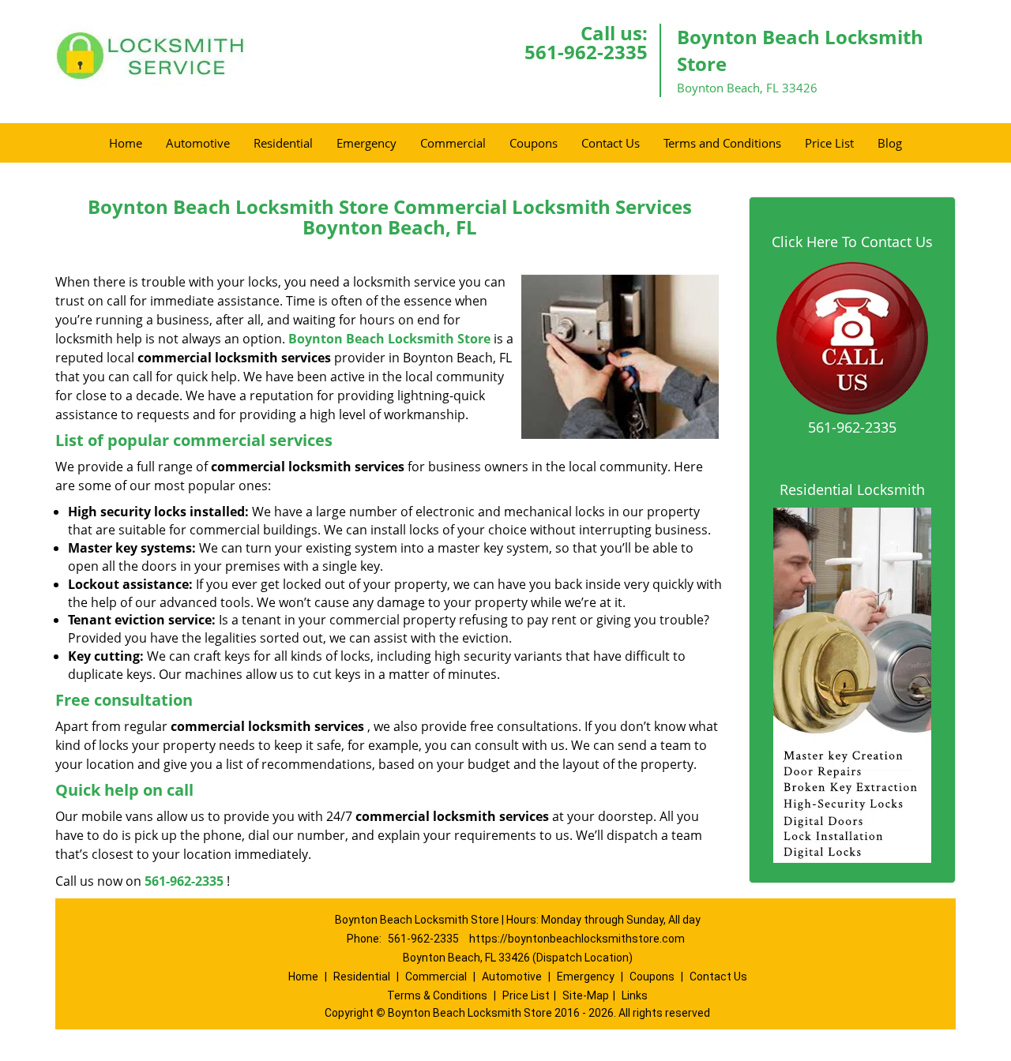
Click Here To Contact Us (852, 241)
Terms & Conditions (437, 995)
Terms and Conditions (722, 143)
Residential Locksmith (852, 489)
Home (125, 143)
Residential (283, 143)
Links (635, 995)
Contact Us (610, 143)
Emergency (366, 143)
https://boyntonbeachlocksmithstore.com (577, 938)
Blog (890, 143)
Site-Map (585, 995)
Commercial (453, 143)
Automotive (198, 143)
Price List (829, 143)
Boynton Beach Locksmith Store (389, 338)
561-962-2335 (586, 52)
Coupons (533, 143)
